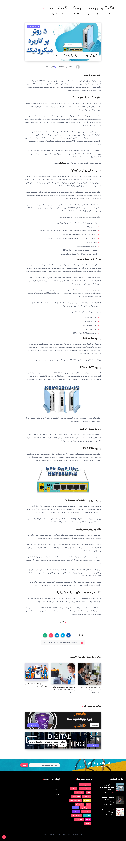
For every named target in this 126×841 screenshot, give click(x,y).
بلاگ (88, 792)
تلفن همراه (86, 796)
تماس (58, 799)
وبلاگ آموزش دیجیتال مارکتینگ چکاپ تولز (81, 8)
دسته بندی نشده (75, 800)
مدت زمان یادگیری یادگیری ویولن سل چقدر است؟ (108, 799)
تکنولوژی (87, 800)
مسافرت (75, 812)
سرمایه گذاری (85, 808)
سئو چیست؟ (101, 14)
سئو (88, 804)
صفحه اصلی (112, 14)
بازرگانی (73, 789)
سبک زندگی (79, 804)
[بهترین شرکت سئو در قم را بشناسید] (120, 812)
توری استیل (76, 796)
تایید (24, 765)
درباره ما (68, 14)
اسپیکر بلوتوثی (85, 785)
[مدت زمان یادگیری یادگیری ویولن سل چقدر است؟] (120, 800)
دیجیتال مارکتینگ (79, 14)
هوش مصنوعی (76, 815)
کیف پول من (78, 819)
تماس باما (59, 14)
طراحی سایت (86, 812)
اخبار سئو (91, 14)
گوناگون (61, 622)
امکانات (57, 790)
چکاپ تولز (52, 835)
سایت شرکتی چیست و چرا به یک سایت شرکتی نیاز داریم (106, 787)
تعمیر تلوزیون (79, 792)
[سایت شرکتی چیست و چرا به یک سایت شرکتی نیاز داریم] (120, 787)
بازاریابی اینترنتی (85, 789)
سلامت (75, 808)
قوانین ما (57, 795)
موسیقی (87, 815)
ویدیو (88, 819)
